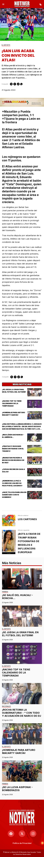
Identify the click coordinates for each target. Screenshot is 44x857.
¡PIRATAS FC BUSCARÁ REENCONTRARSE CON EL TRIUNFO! (13, 448)
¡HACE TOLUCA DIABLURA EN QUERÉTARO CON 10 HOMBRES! (14, 494)
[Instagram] (33, 833)
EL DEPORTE (6, 45)
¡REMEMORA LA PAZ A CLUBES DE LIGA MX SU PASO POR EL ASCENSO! (12, 483)
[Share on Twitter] (11, 84)
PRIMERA (5, 592)
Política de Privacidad (22, 843)
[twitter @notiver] (22, 833)
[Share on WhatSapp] (21, 84)
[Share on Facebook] (14, 84)
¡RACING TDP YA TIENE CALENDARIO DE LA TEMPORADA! (11, 403)
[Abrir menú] (3, 4)
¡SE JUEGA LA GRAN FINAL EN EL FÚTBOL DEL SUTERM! (20, 634)
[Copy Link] (18, 84)
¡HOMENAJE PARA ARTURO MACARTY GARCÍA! (18, 751)
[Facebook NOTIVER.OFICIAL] (11, 833)
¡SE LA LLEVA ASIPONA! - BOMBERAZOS (17, 789)
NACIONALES (6, 706)
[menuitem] (22, 843)
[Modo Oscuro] (40, 4)
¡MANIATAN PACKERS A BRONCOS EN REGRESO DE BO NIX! (13, 460)
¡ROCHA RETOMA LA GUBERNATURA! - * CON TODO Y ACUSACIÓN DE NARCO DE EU (21, 712)
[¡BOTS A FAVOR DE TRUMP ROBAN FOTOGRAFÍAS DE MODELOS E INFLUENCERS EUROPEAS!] (8, 541)
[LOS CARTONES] (8, 520)
